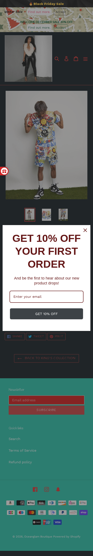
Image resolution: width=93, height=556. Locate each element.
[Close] (85, 230)
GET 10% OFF (46, 314)
